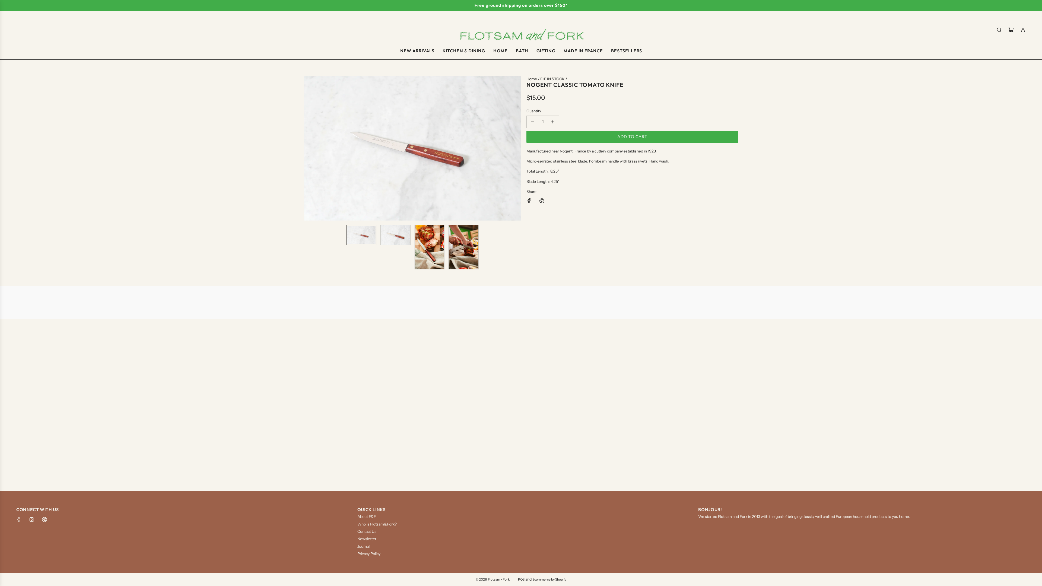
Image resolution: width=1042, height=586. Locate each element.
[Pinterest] (44, 520)
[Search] (999, 30)
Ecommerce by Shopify (549, 579)
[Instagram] (32, 520)
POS (521, 579)
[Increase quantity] (553, 122)
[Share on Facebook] (529, 201)
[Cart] (1011, 30)
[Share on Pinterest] (542, 201)
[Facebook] (19, 520)
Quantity (533, 111)
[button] (308, 148)
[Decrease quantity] (533, 122)
